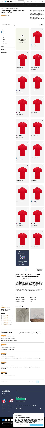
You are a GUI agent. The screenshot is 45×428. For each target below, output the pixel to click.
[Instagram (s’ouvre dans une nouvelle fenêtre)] (17, 408)
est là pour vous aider (6, 394)
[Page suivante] (29, 270)
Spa (31, 301)
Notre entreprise (19, 393)
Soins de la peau (33, 299)
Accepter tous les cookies (36, 424)
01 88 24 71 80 (4, 422)
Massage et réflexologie (20, 301)
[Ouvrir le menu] (2, 2)
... (5, 8)
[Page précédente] (23, 270)
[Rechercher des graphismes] (13, 24)
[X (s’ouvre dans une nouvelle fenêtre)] (19, 408)
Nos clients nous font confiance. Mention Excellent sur (26, 405)
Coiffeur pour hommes (20, 297)
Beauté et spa (9, 8)
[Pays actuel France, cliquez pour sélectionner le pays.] (41, 408)
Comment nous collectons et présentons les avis (6, 310)
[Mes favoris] (35, 1)
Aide (17, 390)
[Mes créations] (32, 1)
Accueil (2, 8)
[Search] (30, 332)
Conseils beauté (15, 8)
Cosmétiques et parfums (20, 299)
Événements (3, 49)
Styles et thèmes (4, 52)
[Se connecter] (39, 1)
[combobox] (20, 1)
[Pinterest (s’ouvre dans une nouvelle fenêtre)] (21, 408)
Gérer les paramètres (22, 424)
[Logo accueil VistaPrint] (10, 2)
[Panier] (43, 1)
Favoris (41, 24)
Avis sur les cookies (32, 422)
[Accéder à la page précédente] (29, 382)
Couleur (2, 29)
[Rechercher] (23, 2)
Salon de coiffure (33, 297)
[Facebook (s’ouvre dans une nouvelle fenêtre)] (16, 408)
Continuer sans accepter (18, 415)
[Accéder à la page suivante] (43, 382)
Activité (2, 46)
